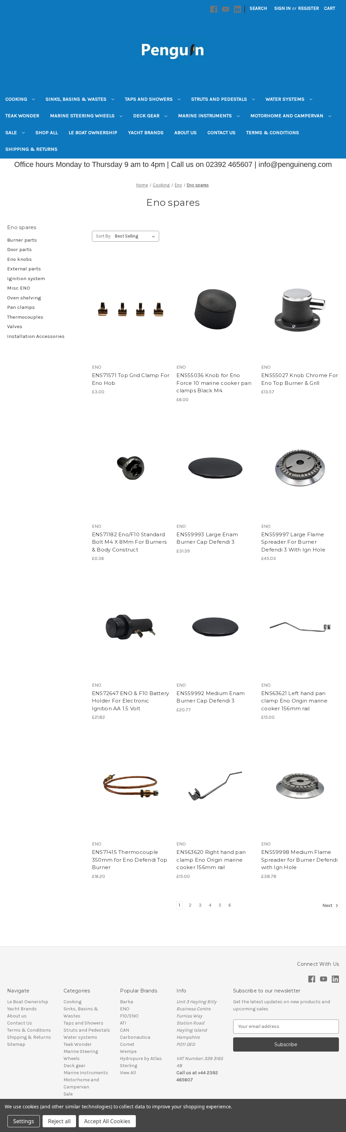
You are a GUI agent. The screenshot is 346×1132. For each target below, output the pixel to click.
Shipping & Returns (31, 149)
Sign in (282, 8)
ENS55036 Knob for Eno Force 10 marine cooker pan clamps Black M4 (213, 383)
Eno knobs (19, 259)
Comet (127, 1044)
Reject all (59, 1121)
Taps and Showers (149, 99)
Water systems (286, 99)
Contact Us (221, 132)
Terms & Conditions (272, 132)
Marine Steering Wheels (83, 116)
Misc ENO (18, 288)
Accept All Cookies (107, 1121)
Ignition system (26, 278)
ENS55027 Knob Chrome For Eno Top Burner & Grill (299, 379)
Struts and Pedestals (219, 99)
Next (327, 905)
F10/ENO (129, 1016)
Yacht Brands (146, 132)
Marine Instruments (205, 116)
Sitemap (16, 1044)
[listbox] (136, 236)
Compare (128, 309)
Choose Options (300, 639)
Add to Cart (130, 321)
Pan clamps (21, 307)
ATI (123, 1023)
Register (308, 8)
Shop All (46, 132)
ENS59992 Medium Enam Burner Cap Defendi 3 (210, 697)
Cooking (16, 99)
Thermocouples (25, 317)
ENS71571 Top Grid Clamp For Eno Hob (131, 379)
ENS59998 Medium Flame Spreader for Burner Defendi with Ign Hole (299, 859)
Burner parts (22, 240)
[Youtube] (225, 9)
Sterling (128, 1065)
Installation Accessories (36, 336)
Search (258, 8)
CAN (124, 1030)
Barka (126, 1002)
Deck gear (147, 116)
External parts (24, 269)
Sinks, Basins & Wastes (77, 99)
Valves (14, 326)
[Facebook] (213, 9)
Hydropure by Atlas (141, 1058)
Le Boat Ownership (93, 132)
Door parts (19, 249)
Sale (11, 132)
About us (185, 132)
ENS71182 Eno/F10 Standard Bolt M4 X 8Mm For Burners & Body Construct (129, 542)
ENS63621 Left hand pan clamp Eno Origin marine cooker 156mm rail (294, 701)
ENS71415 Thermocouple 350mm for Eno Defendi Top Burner (129, 859)
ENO (124, 1009)
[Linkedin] (237, 9)
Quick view (129, 297)
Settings (23, 1121)
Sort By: (103, 236)
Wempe (128, 1051)
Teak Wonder (22, 116)
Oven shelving (24, 298)
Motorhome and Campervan (287, 116)
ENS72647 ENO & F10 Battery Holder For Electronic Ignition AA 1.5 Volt (130, 701)
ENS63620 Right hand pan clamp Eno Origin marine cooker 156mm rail (211, 859)
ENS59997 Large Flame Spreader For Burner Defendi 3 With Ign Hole (293, 542)
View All (128, 1073)
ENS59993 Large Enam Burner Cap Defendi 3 (207, 538)
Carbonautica (135, 1037)
